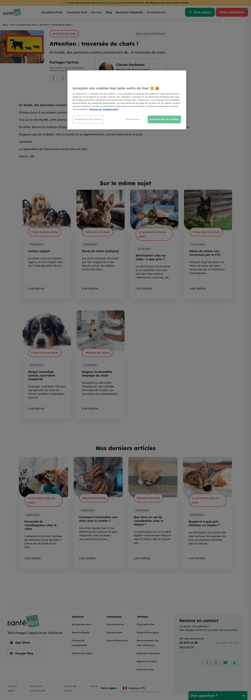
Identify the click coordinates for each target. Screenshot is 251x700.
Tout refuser (132, 119)
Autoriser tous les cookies (164, 119)
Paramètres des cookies (88, 119)
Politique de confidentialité (103, 109)
